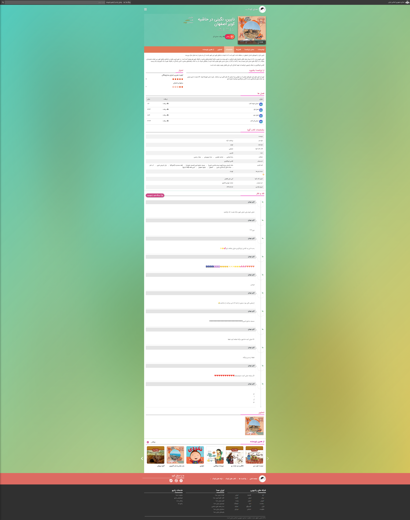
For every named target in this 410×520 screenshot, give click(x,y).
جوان (249, 501)
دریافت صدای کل (218, 36)
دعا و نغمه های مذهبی (218, 506)
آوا (263, 495)
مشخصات (229, 49)
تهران (262, 501)
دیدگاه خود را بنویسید (153, 195)
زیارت (237, 501)
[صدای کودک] (181, 481)
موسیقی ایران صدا (219, 503)
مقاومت (262, 509)
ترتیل (249, 498)
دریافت (165, 103)
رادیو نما (180, 503)
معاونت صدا (179, 495)
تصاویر (220, 49)
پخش (228, 36)
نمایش (249, 509)
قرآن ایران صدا (220, 501)
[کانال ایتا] (176, 481)
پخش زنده (179, 501)
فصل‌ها (238, 49)
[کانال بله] (171, 481)
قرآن (263, 506)
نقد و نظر (260, 193)
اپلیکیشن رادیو (178, 498)
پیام (263, 498)
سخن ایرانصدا (249, 49)
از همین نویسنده (208, 49)
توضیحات (261, 49)
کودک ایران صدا (219, 495)
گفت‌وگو (248, 506)
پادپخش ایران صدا (219, 512)
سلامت (262, 503)
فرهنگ (236, 503)
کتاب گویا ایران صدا (218, 498)
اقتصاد (249, 495)
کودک (185, 22)
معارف (236, 506)
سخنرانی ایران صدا (219, 509)
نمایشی (187, 20)
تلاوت (236, 498)
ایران (236, 495)
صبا (250, 503)
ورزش (236, 509)
